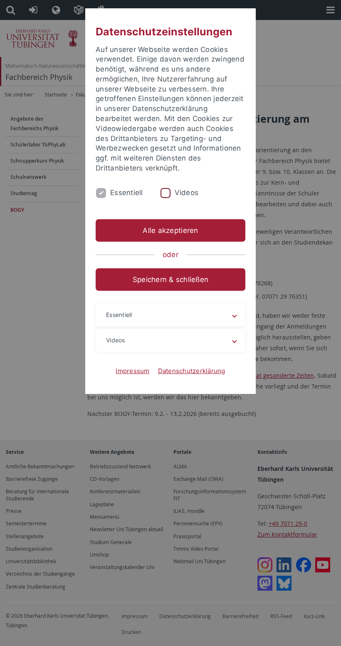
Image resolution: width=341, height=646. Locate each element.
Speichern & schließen (170, 279)
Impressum (132, 371)
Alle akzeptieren (170, 230)
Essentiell (126, 192)
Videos (187, 192)
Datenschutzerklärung (191, 371)
